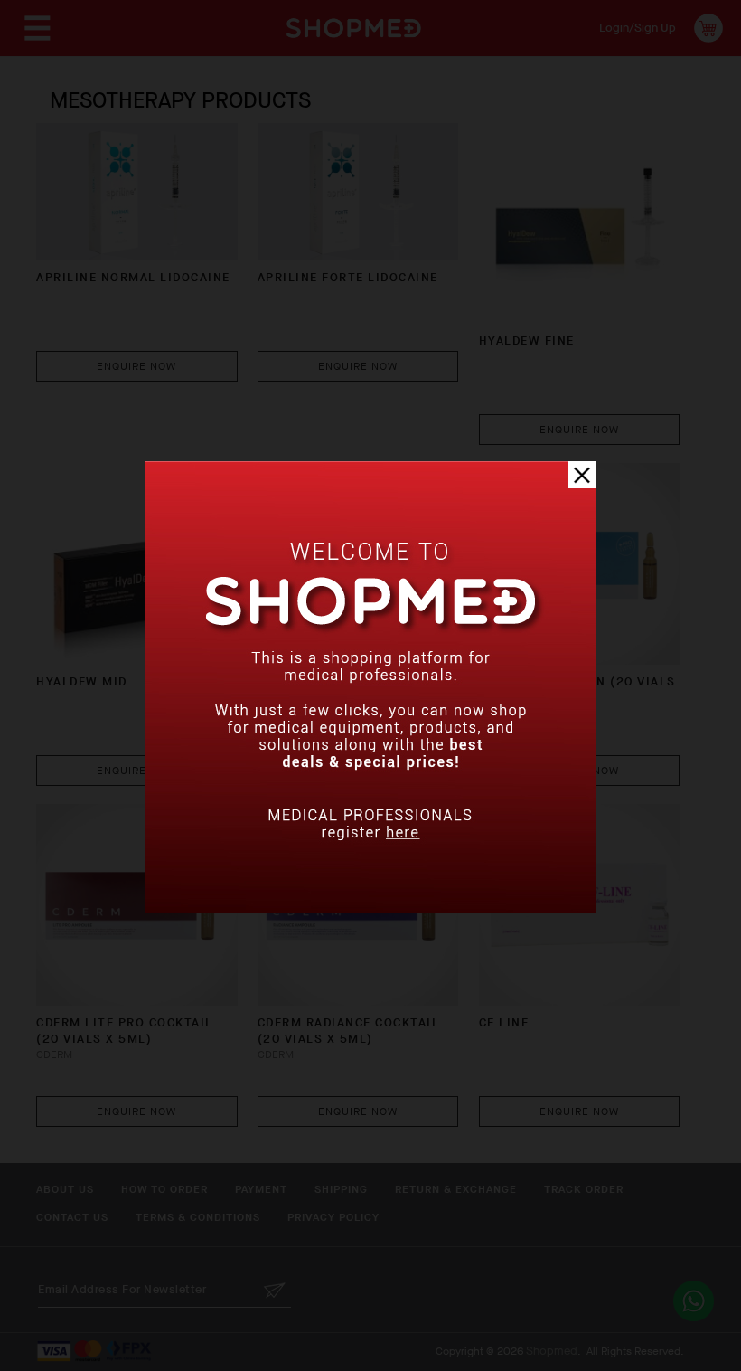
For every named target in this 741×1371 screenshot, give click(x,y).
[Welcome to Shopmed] (370, 909)
